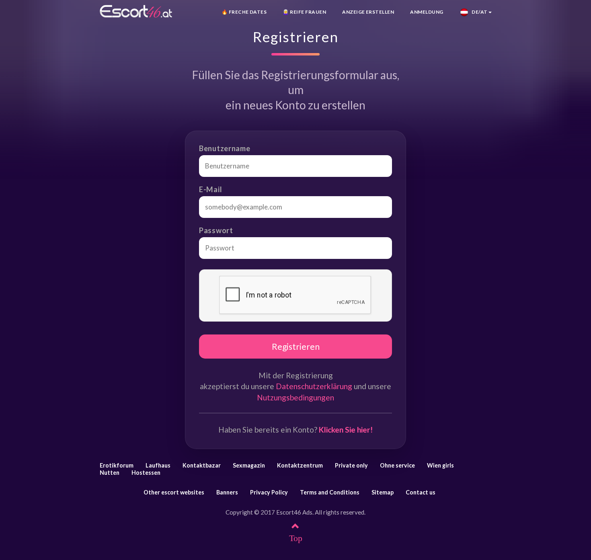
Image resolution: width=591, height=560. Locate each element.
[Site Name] (136, 11)
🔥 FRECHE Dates (244, 12)
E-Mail (210, 189)
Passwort (216, 230)
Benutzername (224, 148)
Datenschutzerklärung (314, 386)
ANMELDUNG (426, 12)
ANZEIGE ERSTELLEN (368, 12)
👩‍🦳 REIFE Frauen (304, 12)
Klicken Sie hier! (346, 429)
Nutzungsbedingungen (295, 397)
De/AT (478, 12)
